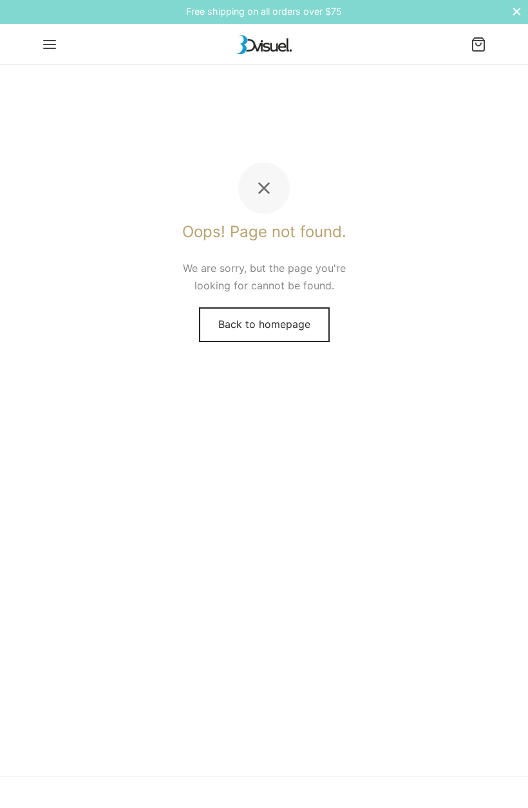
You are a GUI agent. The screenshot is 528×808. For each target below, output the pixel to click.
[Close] (517, 12)
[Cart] (478, 44)
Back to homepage (264, 324)
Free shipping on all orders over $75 (264, 11)
